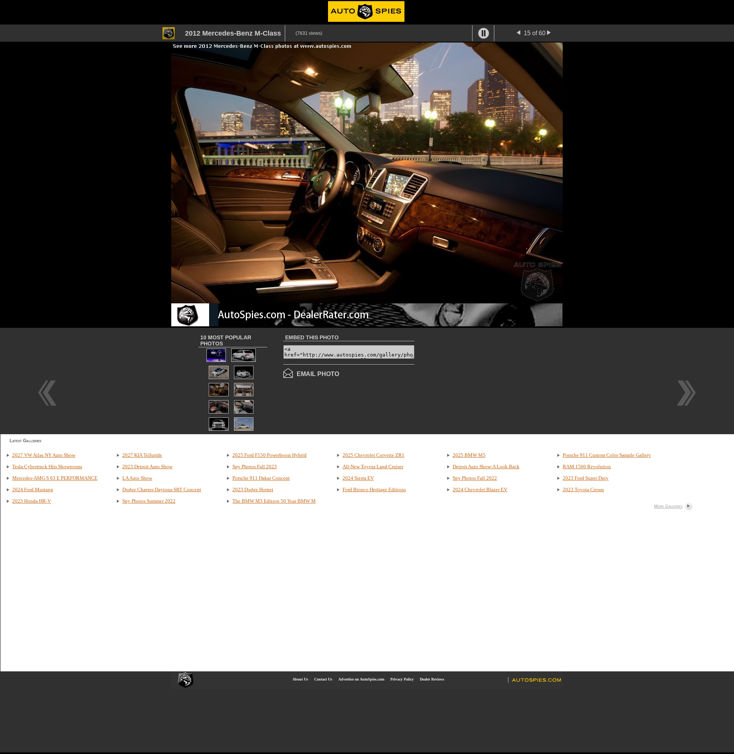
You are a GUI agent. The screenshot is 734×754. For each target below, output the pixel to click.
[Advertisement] (478, 380)
